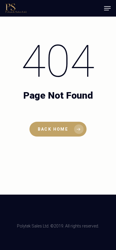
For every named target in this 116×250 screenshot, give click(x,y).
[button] (107, 8)
